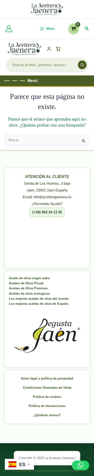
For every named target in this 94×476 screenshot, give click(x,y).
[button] (87, 29)
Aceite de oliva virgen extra (29, 278)
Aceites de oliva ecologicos (29, 293)
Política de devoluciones (47, 406)
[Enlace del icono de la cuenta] (9, 29)
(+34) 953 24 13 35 (47, 212)
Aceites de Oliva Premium (28, 288)
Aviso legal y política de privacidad (47, 378)
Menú (32, 81)
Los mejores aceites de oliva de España (38, 304)
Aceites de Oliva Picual (26, 283)
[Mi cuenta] (49, 48)
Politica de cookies (47, 397)
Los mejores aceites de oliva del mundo (39, 298)
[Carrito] (58, 48)
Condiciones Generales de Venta (47, 387)
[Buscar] (82, 65)
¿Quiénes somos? (47, 415)
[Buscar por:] (47, 140)
